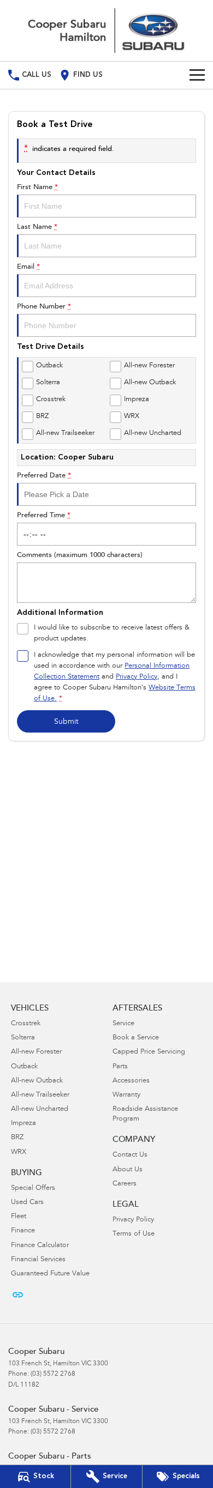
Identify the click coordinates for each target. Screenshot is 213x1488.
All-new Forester (36, 1052)
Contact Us (130, 1155)
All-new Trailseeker (40, 1095)
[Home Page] (106, 30)
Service (123, 1023)
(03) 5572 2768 (53, 1374)
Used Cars (27, 1202)
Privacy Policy (136, 677)
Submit (66, 722)
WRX (18, 1152)
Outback (24, 1066)
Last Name (37, 227)
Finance (23, 1231)
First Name (37, 187)
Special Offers (33, 1188)
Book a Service (136, 1038)
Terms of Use (134, 1234)
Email (28, 266)
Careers (125, 1184)
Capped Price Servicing (149, 1052)
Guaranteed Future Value (50, 1274)
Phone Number (44, 306)
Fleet (18, 1216)
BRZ (17, 1137)
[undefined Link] (18, 1295)
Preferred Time (43, 515)
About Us (128, 1170)
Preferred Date (44, 475)
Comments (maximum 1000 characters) (80, 555)
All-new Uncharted (39, 1109)
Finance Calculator (40, 1245)
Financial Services (38, 1259)
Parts (120, 1066)
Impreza (23, 1123)
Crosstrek (25, 1023)
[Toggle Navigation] (197, 75)
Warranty (126, 1095)
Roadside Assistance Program (145, 1114)
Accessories (131, 1081)
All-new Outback (37, 1081)
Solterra (23, 1038)
